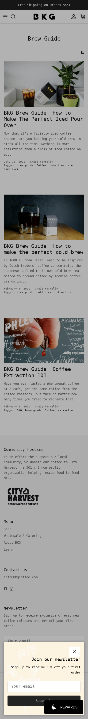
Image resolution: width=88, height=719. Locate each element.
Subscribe (44, 701)
